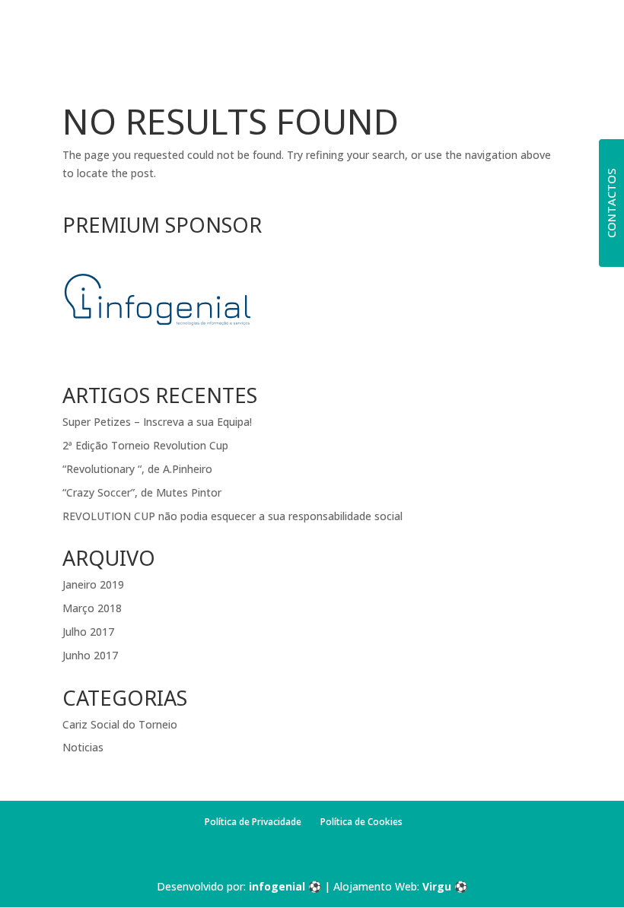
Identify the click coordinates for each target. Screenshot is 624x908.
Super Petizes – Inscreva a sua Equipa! (157, 421)
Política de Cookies (361, 821)
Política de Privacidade (253, 821)
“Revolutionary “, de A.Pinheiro (137, 469)
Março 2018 (92, 608)
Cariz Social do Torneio (119, 724)
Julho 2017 (88, 631)
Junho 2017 (90, 655)
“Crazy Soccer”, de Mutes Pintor (141, 492)
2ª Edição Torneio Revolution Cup (145, 445)
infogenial (277, 886)
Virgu (436, 886)
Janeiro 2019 (93, 584)
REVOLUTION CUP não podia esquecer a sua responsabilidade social (232, 516)
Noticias (82, 747)
